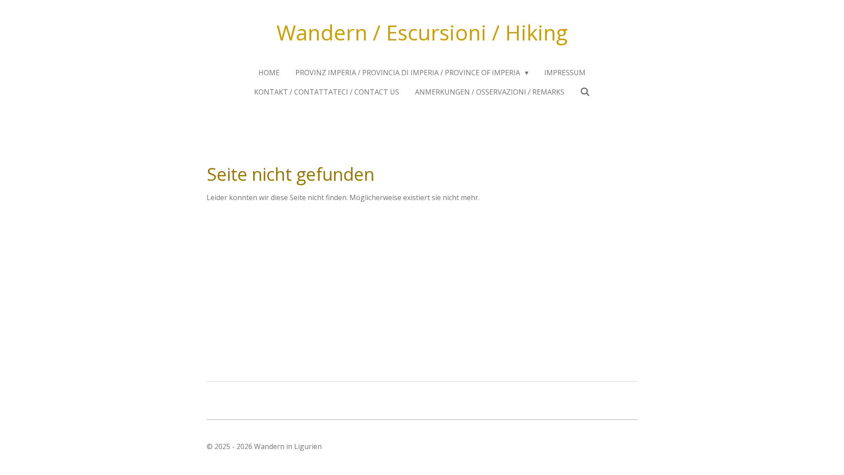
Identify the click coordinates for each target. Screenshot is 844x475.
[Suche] (585, 91)
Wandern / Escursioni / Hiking (422, 32)
